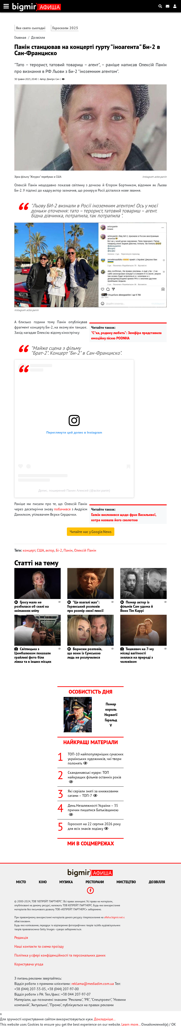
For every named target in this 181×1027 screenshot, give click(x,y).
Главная (20, 37)
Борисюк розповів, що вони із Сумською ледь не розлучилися (84, 653)
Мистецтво (126, 882)
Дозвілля (38, 37)
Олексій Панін (85, 550)
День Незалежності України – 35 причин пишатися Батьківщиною (93, 807)
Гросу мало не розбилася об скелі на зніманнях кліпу (31, 606)
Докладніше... (104, 1019)
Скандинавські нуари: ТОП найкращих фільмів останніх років (94, 774)
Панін (68, 550)
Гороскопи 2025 (65, 28)
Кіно (43, 882)
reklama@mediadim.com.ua (93, 983)
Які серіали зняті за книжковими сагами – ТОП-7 (93, 793)
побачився (62, 509)
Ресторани (95, 882)
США (40, 550)
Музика (66, 882)
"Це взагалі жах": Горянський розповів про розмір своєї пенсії (85, 606)
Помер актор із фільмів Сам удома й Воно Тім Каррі (136, 606)
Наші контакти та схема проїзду (39, 946)
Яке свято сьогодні (30, 28)
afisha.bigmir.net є (114, 917)
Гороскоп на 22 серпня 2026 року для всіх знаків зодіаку (94, 826)
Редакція (21, 937)
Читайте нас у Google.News (90, 531)
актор (49, 550)
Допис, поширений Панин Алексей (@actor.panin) (74, 490)
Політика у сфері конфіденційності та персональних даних (60, 955)
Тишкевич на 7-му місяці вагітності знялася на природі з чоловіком (137, 655)
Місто (21, 882)
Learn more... (130, 1024)
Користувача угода (28, 964)
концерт (29, 550)
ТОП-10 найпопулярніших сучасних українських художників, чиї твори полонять (95, 759)
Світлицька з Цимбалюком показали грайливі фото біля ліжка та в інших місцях (32, 655)
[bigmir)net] (25, 6)
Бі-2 (59, 550)
